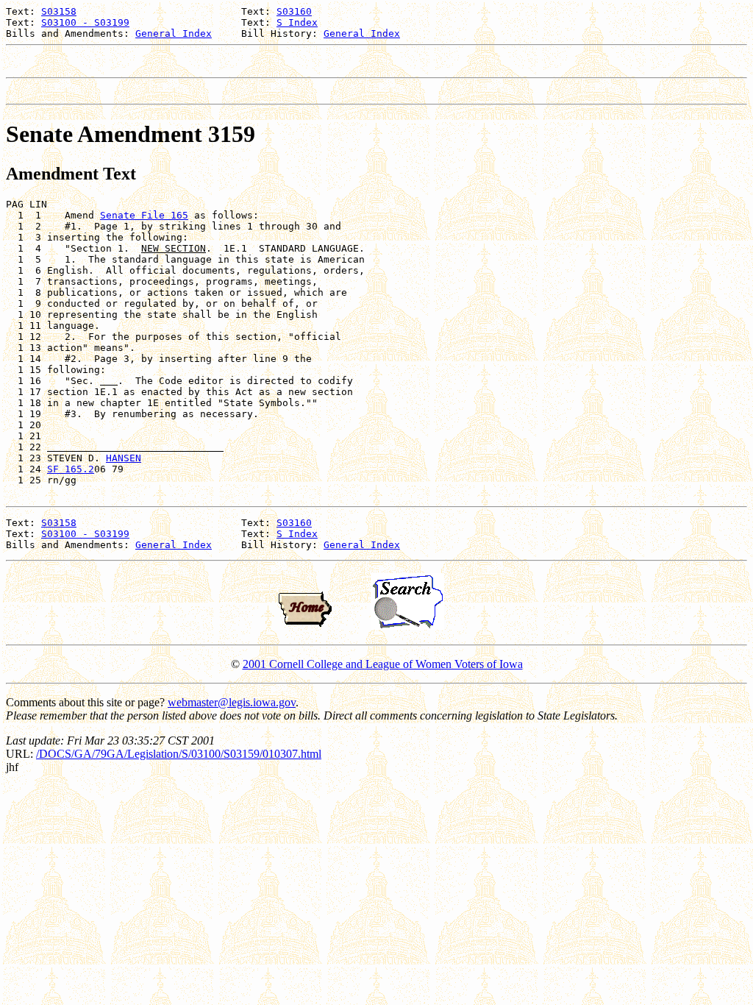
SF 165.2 (70, 469)
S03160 (294, 11)
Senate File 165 (144, 215)
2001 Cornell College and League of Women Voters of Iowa (383, 664)
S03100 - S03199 (85, 22)
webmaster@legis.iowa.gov (232, 702)
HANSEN (123, 458)
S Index (297, 22)
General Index (173, 33)
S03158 (58, 11)
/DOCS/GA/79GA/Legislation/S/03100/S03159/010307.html (178, 753)
